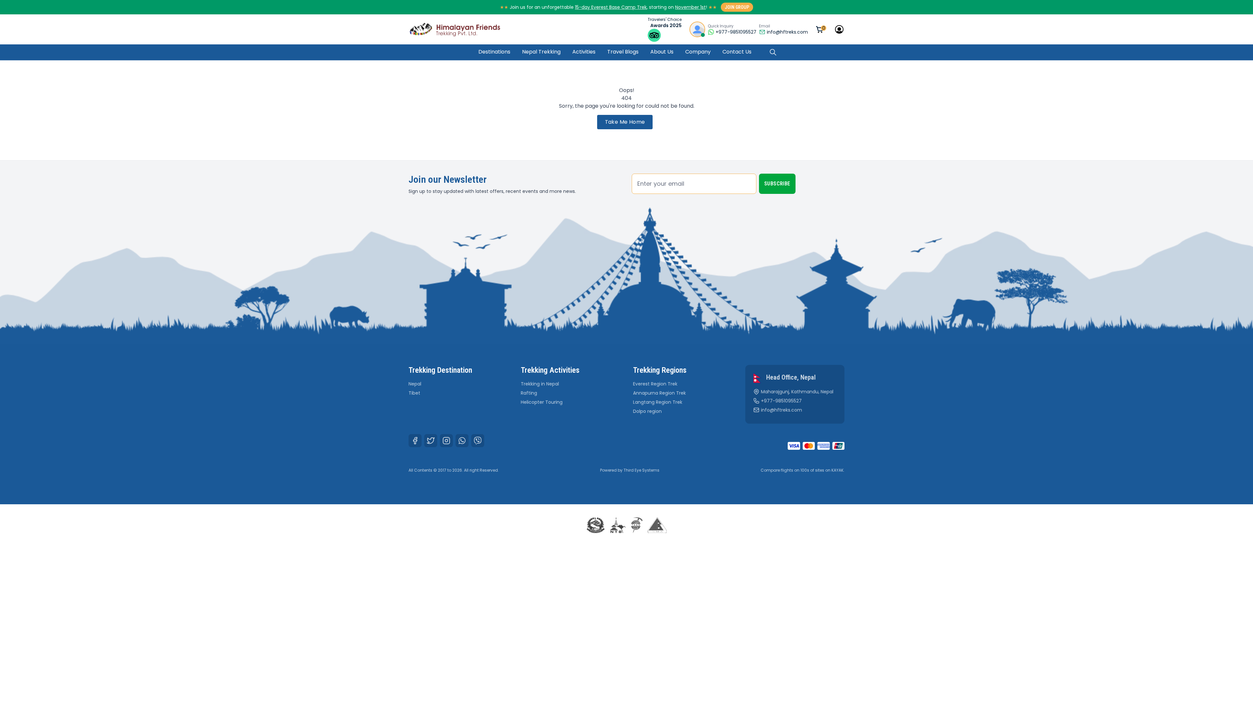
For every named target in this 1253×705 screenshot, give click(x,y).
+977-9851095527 (781, 401)
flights (787, 470)
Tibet (414, 393)
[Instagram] (446, 440)
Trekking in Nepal (540, 384)
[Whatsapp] (462, 440)
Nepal (415, 384)
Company (698, 51)
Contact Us (736, 51)
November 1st (690, 7)
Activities (584, 51)
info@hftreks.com (787, 32)
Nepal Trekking (541, 51)
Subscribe (777, 183)
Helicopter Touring (542, 402)
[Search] (773, 52)
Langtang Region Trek (657, 402)
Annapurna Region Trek (659, 393)
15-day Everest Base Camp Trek (611, 7)
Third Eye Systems (641, 470)
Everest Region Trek (655, 384)
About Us (661, 51)
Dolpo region (647, 411)
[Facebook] (415, 440)
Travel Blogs (623, 51)
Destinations (494, 51)
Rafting (529, 393)
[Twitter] (430, 440)
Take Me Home (625, 122)
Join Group (737, 7)
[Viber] (477, 440)
